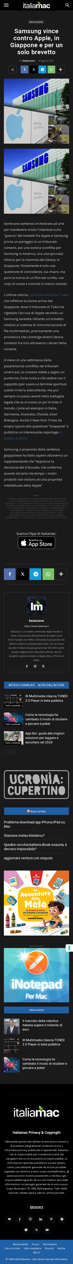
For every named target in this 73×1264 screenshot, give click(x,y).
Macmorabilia (20, 1244)
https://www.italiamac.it (36, 626)
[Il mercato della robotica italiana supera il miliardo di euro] (11, 1026)
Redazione (28, 60)
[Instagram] (36, 666)
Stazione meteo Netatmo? (24, 835)
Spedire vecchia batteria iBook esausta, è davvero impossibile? (35, 847)
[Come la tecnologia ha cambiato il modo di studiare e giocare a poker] (13, 719)
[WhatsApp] (51, 69)
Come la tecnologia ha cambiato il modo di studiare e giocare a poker (46, 719)
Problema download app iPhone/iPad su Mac (34, 824)
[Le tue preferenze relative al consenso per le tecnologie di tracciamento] (69, 948)
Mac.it (36, 1252)
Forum (35, 1244)
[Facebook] (24, 69)
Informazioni (50, 1244)
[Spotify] (62, 1219)
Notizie (61, 1248)
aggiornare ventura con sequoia (28, 858)
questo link (50, 1150)
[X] (33, 69)
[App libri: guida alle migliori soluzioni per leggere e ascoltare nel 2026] (13, 738)
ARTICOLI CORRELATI (22, 685)
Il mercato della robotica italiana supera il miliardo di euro (42, 1025)
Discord (49, 1248)
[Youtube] (47, 1230)
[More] (60, 69)
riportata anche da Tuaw (48, 295)
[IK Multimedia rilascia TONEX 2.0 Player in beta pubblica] (13, 700)
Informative (61, 1259)
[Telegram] (42, 69)
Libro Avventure (32, 1248)
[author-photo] (36, 615)
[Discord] (9, 1219)
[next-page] (12, 752)
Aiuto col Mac (38, 811)
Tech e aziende (36, 22)
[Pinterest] (51, 1219)
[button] (6, 5)
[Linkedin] (41, 1219)
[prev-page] (6, 752)
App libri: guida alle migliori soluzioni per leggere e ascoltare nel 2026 (44, 737)
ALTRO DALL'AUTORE (51, 685)
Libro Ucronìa (12, 1248)
